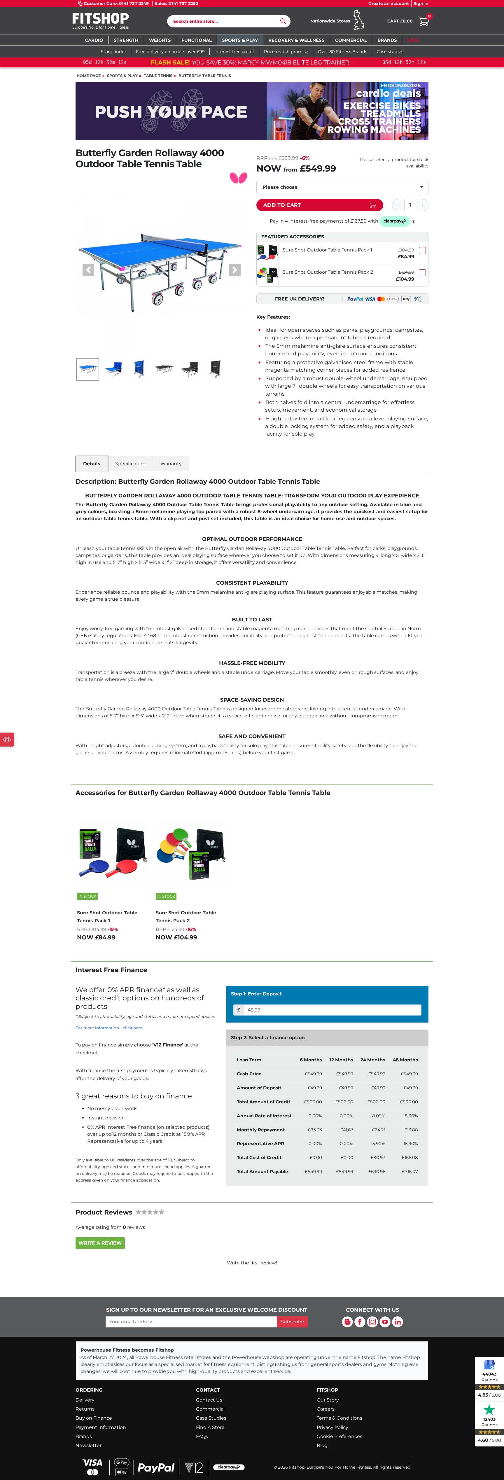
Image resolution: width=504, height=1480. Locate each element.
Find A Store (210, 1427)
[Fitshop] (109, 21)
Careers (326, 1409)
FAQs (202, 1436)
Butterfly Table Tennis (204, 76)
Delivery (85, 1400)
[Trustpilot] (489, 1409)
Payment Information (101, 1427)
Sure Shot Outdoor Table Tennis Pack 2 (328, 272)
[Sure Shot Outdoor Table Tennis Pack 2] (268, 275)
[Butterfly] (238, 177)
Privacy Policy (332, 1427)
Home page (89, 76)
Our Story (328, 1400)
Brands (84, 1436)
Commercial (210, 1409)
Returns (85, 1409)
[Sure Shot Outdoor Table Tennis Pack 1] (268, 253)
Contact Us (209, 1400)
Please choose (280, 187)
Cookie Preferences (339, 1436)
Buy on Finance (94, 1418)
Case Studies (211, 1418)
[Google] (489, 1364)
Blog (322, 1445)
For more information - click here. (109, 1027)
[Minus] (398, 205)
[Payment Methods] (162, 1466)
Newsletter (89, 1445)
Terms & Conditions (339, 1418)
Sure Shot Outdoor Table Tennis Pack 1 (327, 250)
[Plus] (422, 205)
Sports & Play (122, 76)
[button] (89, 270)
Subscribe (292, 1322)
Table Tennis (158, 76)
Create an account (388, 3)
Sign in (421, 3)
